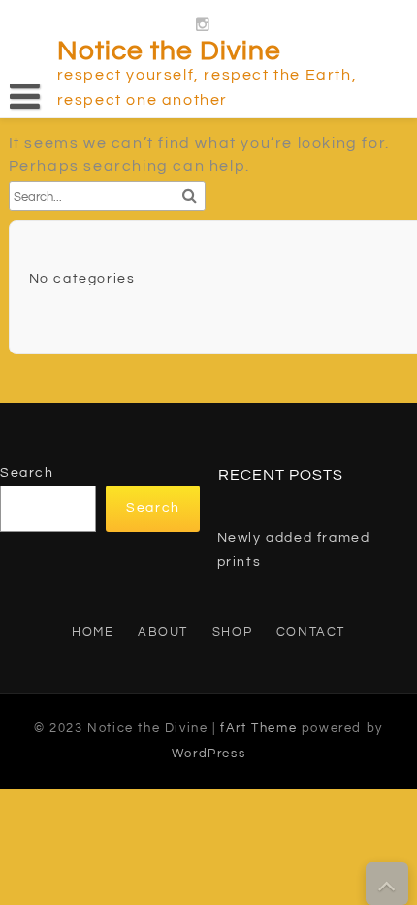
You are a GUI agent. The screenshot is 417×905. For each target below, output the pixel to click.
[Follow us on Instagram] (203, 21)
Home (92, 632)
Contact (310, 632)
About (163, 632)
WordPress (208, 753)
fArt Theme (258, 728)
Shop (232, 632)
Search (27, 473)
